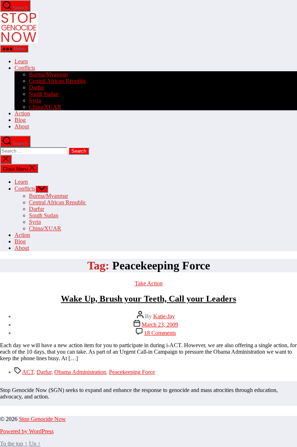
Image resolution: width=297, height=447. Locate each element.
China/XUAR (45, 107)
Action (22, 113)
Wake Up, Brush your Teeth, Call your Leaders (148, 298)
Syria (35, 100)
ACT (28, 372)
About (21, 126)
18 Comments (160, 333)
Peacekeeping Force (132, 372)
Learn (21, 61)
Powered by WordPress (27, 431)
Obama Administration (80, 372)
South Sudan (43, 94)
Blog (20, 120)
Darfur (36, 87)
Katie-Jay (164, 316)
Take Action (149, 283)
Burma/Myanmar (48, 74)
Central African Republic (57, 81)
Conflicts (24, 68)
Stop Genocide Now (42, 419)
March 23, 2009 (160, 325)
